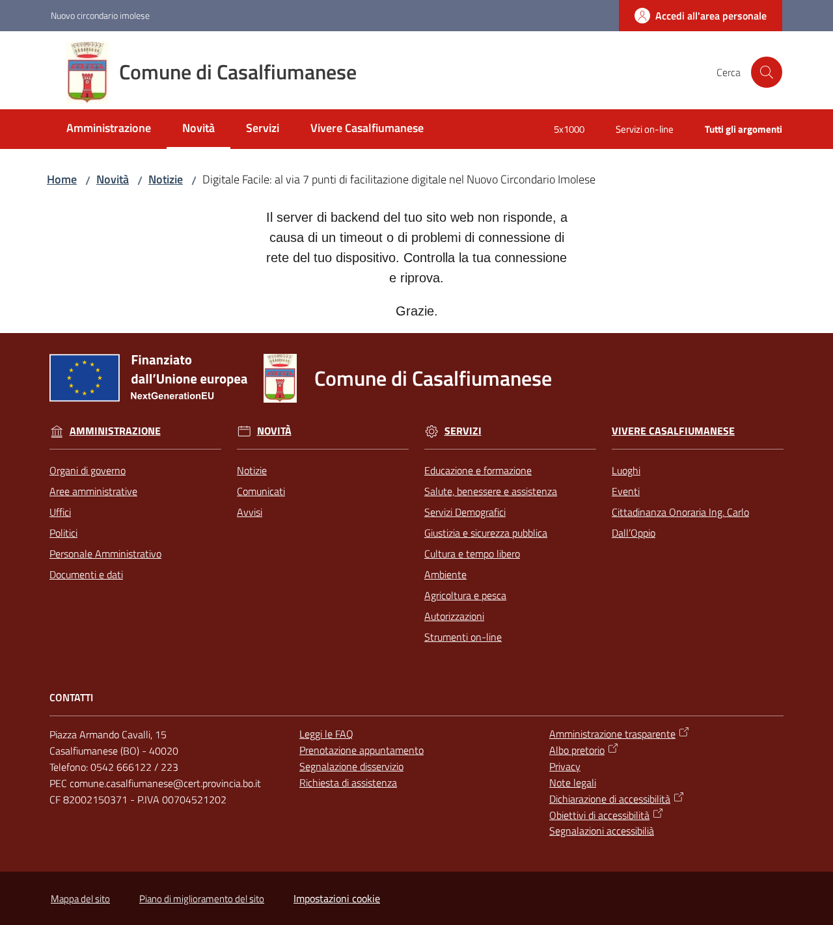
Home (62, 179)
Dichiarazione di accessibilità (609, 799)
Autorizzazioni (454, 616)
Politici (63, 533)
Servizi (463, 430)
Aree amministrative (93, 491)
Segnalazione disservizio (351, 766)
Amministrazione (115, 430)
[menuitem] (109, 129)
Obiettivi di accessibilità (599, 815)
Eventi (626, 491)
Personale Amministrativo (105, 553)
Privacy (564, 766)
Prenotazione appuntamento (361, 750)
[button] (766, 72)
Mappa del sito (80, 898)
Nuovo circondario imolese (100, 15)
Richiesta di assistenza (348, 782)
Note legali (572, 782)
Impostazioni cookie (337, 898)
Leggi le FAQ (326, 734)
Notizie (165, 179)
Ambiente (445, 574)
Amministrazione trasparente (612, 734)
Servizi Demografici (465, 512)
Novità (112, 179)
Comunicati (261, 491)
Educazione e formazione (478, 470)
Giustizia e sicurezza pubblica (485, 533)
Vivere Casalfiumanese (673, 430)
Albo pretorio (577, 750)
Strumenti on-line (463, 637)
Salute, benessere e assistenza (490, 491)
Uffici (60, 512)
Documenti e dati (86, 574)
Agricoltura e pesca (465, 595)
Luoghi (626, 470)
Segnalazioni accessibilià (601, 830)
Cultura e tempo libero (472, 553)
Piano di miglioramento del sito (201, 898)
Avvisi (249, 512)
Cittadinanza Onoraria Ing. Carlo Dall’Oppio (680, 522)
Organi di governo (87, 470)
